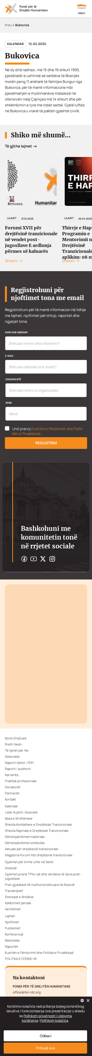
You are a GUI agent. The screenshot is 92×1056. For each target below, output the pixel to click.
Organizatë (13, 379)
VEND (8, 402)
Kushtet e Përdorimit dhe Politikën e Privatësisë (47, 431)
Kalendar (15, 44)
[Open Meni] (81, 10)
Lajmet (11, 218)
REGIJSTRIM (46, 442)
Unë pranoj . (47, 431)
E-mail (10, 355)
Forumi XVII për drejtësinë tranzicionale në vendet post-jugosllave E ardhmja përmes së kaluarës (31, 239)
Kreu (8, 25)
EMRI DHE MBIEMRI (17, 332)
